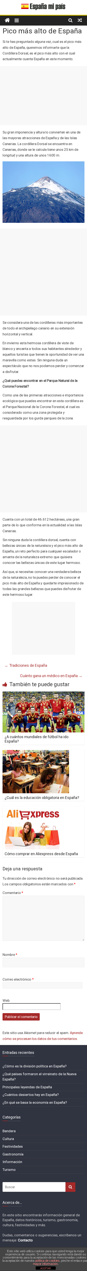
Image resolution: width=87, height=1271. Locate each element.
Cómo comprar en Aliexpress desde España (41, 854)
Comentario (13, 893)
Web (6, 1000)
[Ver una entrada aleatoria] (79, 20)
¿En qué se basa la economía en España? (35, 1102)
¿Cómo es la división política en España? (35, 1066)
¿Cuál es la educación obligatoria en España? (42, 797)
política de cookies (47, 1260)
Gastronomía (13, 1154)
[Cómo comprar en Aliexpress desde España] (33, 809)
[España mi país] (7, 20)
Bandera (9, 1131)
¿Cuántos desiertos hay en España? (31, 1095)
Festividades (13, 1146)
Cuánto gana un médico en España (51, 676)
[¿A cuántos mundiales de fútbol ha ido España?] (43, 694)
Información (12, 1162)
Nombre (10, 955)
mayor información (45, 1264)
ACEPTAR (45, 1268)
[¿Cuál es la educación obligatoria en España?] (36, 753)
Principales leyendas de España (27, 1087)
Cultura (8, 1139)
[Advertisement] (43, 95)
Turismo (9, 1170)
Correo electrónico (18, 979)
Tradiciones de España (26, 665)
